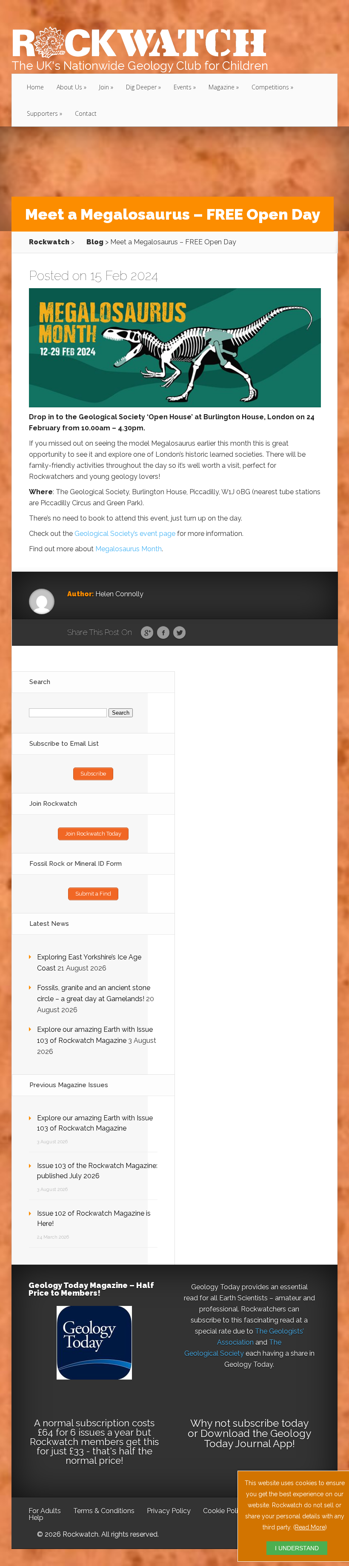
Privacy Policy (169, 1511)
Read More (310, 1527)
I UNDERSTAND (297, 1548)
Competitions (270, 87)
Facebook (163, 633)
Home (35, 87)
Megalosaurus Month (128, 549)
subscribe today (270, 1423)
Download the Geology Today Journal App (255, 1438)
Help (36, 1518)
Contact (86, 113)
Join (104, 87)
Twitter (179, 633)
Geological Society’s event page (124, 534)
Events (183, 87)
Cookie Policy (224, 1511)
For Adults (45, 1511)
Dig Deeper (141, 87)
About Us (69, 87)
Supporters (42, 113)
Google (147, 633)
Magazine (222, 87)
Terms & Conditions (103, 1511)
